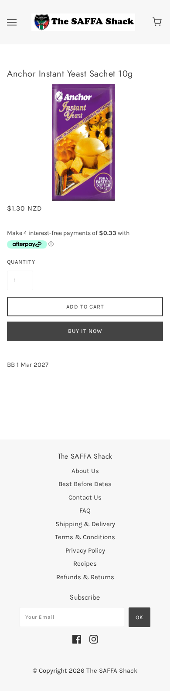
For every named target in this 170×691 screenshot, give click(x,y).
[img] (76, 639)
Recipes (85, 563)
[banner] (83, 22)
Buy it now (85, 331)
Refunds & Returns (85, 577)
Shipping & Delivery (85, 524)
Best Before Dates (85, 484)
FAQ (85, 510)
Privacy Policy (85, 550)
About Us (85, 471)
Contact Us (85, 497)
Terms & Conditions (85, 537)
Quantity (20, 261)
